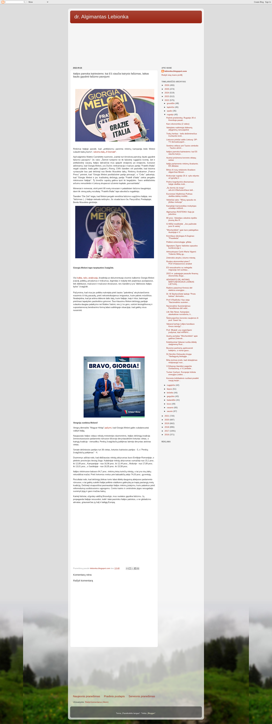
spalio (170, 111)
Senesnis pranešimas (142, 696)
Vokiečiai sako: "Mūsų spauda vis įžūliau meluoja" (181, 201)
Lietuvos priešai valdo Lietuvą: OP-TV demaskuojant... (181, 141)
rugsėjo (170, 114)
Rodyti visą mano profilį (172, 75)
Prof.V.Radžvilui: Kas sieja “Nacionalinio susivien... (178, 301)
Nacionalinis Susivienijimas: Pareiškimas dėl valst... (178, 307)
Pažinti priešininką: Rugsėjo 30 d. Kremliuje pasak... (181, 119)
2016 (167, 435)
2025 (167, 89)
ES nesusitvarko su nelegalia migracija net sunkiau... (179, 269)
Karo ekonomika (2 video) (177, 124)
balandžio (171, 400)
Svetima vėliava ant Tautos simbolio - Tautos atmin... (182, 147)
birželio (170, 393)
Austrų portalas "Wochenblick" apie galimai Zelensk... (182, 337)
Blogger (151, 713)
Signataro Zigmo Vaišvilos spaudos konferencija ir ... (182, 247)
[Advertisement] (136, 44)
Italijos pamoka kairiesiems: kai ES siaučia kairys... (181, 153)
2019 (167, 423)
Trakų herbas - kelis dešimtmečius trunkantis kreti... (181, 135)
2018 (167, 427)
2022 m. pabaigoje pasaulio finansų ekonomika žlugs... (182, 274)
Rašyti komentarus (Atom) (97, 702)
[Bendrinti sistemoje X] (132, 568)
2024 (167, 93)
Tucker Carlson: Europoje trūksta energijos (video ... (181, 373)
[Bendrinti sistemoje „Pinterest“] (138, 568)
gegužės (171, 396)
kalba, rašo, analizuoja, (87, 278)
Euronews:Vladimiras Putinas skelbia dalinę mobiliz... (179, 195)
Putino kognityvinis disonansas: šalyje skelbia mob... (180, 183)
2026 (167, 85)
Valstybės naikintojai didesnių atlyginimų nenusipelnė (179, 129)
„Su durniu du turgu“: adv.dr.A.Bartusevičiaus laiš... (180, 189)
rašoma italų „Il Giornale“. (105, 152)
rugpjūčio (171, 385)
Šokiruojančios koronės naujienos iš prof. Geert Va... (182, 319)
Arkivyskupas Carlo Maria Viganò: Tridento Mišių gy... (181, 253)
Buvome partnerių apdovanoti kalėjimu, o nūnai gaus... (179, 349)
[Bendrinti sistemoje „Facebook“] (135, 568)
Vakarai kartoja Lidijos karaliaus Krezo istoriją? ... (180, 325)
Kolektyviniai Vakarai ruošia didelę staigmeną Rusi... (181, 343)
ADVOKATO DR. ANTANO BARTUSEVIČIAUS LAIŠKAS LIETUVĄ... (180, 282)
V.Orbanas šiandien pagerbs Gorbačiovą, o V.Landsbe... (179, 367)
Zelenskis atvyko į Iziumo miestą (180, 258)
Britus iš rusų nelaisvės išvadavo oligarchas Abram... (180, 171)
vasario (170, 407)
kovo (169, 404)
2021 (167, 416)
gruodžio (171, 103)
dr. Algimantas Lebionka (101, 17)
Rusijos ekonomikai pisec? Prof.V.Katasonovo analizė (179, 262)
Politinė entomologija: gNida (178, 242)
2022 (167, 100)
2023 (167, 96)
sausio (170, 411)
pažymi (108, 428)
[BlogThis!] (129, 568)
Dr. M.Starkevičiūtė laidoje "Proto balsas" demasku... (181, 295)
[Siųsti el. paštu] (127, 568)
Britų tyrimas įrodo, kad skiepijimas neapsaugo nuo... (181, 361)
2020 (167, 420)
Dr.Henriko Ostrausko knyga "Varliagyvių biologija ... (179, 355)
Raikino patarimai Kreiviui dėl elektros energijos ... (179, 289)
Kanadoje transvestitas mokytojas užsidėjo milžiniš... (181, 207)
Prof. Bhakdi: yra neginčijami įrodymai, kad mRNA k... (179, 331)
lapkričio (171, 107)
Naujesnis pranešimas (86, 696)
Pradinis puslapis (114, 696)
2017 (167, 431)
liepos (170, 389)
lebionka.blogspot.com (175, 71)
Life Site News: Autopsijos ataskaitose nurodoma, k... (179, 313)
